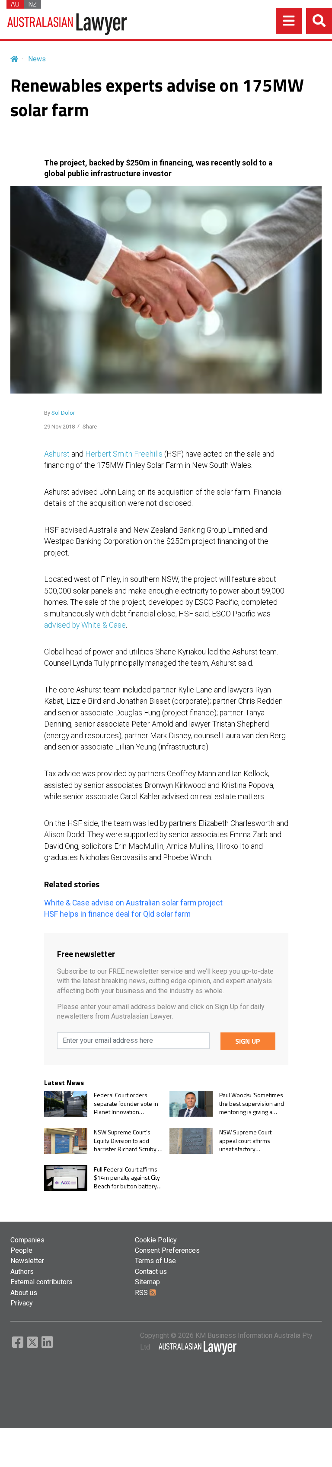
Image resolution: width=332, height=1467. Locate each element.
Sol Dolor (63, 413)
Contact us (151, 1271)
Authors (22, 1271)
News (37, 59)
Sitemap (147, 1282)
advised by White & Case (85, 625)
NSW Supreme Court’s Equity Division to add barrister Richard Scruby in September (128, 1140)
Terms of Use (155, 1261)
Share (90, 426)
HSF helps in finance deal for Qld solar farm (117, 914)
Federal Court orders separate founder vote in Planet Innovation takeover (126, 1103)
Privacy (21, 1303)
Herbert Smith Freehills (124, 454)
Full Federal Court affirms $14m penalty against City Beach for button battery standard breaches (127, 1178)
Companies (27, 1240)
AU (15, 4)
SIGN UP (247, 1041)
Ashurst (57, 454)
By (59, 413)
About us (23, 1293)
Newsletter (27, 1261)
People (21, 1250)
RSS (142, 1293)
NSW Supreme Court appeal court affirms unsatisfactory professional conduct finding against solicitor (248, 1140)
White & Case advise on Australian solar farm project (133, 903)
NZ (32, 4)
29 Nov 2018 (59, 426)
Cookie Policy (156, 1240)
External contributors (41, 1282)
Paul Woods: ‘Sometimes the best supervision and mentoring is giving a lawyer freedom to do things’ (251, 1103)
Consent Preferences (167, 1250)
